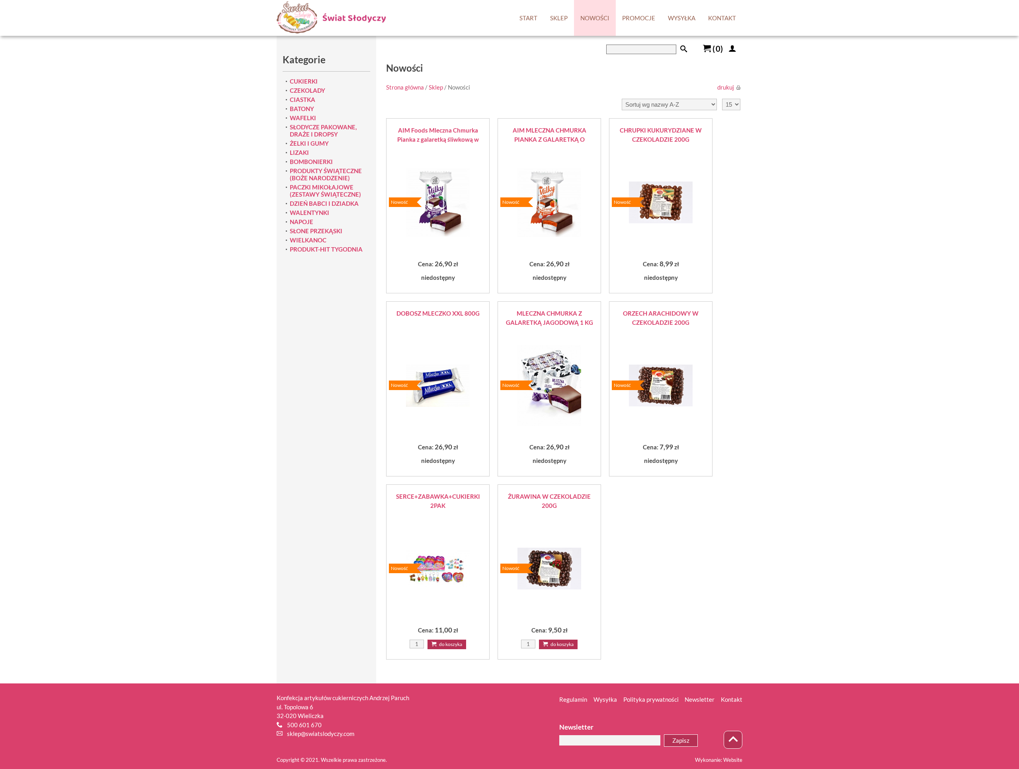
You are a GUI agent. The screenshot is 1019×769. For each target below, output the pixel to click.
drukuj (725, 87)
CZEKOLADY (307, 90)
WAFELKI (303, 117)
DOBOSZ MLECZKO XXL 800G (438, 313)
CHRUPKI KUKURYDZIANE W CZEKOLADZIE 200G (661, 135)
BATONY (302, 108)
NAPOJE (301, 221)
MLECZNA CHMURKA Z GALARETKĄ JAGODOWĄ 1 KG (549, 318)
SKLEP (559, 17)
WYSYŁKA (681, 17)
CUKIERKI (304, 81)
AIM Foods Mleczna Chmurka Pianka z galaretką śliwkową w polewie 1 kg (438, 135)
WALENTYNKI (309, 212)
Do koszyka (450, 644)
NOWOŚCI (594, 17)
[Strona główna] (331, 18)
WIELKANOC (308, 240)
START (528, 17)
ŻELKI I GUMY (309, 143)
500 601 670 (304, 724)
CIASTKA (302, 99)
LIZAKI (299, 152)
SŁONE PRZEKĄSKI (316, 230)
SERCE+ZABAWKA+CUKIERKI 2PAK (438, 501)
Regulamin (573, 699)
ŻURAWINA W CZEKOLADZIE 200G (549, 501)
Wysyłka (605, 699)
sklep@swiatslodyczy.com (320, 733)
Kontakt (731, 699)
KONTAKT (722, 17)
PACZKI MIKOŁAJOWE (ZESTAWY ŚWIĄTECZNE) (325, 190)
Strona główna (405, 87)
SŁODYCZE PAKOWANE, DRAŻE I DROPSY (323, 130)
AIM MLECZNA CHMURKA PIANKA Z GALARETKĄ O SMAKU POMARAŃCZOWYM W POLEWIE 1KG (549, 135)
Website (732, 760)
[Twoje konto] (732, 48)
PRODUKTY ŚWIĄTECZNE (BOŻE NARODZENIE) (326, 174)
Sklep (436, 87)
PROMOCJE (638, 17)
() (717, 48)
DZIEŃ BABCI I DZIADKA (324, 203)
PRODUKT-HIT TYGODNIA (326, 249)
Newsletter (699, 699)
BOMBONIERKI (311, 161)
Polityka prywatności (651, 699)
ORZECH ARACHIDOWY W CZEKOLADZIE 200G (661, 318)
